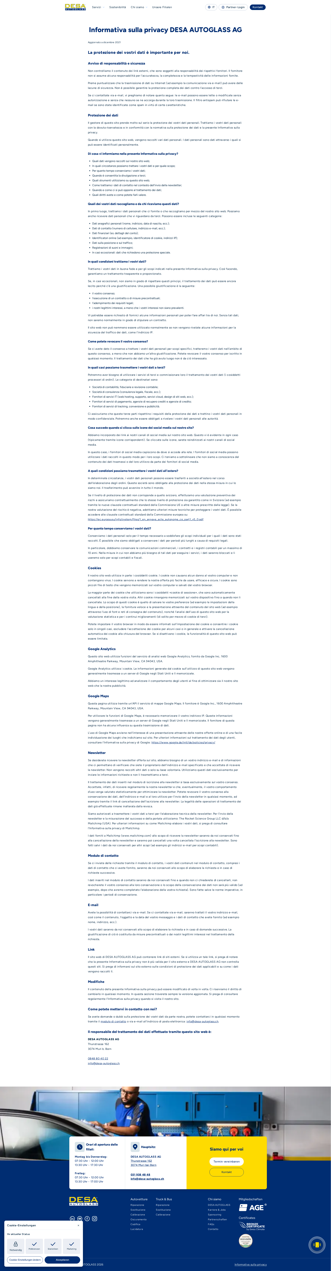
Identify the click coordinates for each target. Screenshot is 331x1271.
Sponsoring (214, 1214)
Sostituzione (138, 1209)
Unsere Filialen (162, 7)
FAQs (211, 1224)
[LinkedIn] (72, 1219)
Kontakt (258, 7)
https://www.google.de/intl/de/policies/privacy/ (183, 742)
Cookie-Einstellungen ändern (25, 1259)
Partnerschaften (217, 1219)
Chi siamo (137, 7)
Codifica (135, 1224)
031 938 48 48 (140, 1174)
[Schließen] (78, 1225)
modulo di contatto (113, 1021)
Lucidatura (137, 1229)
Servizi (96, 7)
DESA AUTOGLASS (219, 1205)
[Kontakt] (317, 1244)
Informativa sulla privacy (251, 1264)
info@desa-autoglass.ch (202, 1021)
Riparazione (137, 1205)
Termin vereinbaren (227, 1161)
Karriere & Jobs (217, 1209)
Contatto (213, 1229)
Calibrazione (138, 1214)
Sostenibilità (117, 7)
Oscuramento (139, 1219)
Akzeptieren (62, 1259)
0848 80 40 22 (98, 1058)
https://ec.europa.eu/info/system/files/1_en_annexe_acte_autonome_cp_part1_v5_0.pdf (146, 519)
